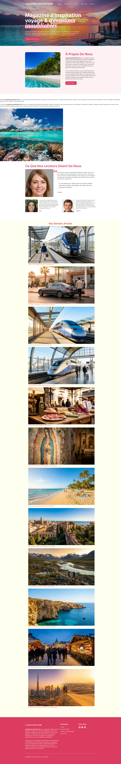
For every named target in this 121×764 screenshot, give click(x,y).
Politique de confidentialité (67, 731)
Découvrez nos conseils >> (33, 39)
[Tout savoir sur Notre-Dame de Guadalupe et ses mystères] (61, 446)
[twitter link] (82, 727)
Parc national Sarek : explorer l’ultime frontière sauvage (41, 586)
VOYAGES (59, 4)
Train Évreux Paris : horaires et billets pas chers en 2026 (41, 385)
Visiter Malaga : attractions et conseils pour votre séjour (41, 546)
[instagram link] (80, 727)
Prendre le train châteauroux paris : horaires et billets (41, 264)
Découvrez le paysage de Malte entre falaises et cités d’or (42, 626)
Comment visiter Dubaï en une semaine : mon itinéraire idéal (42, 707)
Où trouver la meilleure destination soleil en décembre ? (41, 506)
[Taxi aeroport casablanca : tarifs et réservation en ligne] (61, 285)
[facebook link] (85, 727)
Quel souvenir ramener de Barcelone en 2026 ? (39, 425)
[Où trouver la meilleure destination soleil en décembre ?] (61, 486)
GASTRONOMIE (67, 4)
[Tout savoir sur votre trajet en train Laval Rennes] (61, 325)
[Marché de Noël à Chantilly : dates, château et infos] (61, 647)
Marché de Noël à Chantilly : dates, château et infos (40, 667)
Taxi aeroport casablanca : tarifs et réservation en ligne (41, 304)
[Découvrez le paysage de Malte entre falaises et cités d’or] (61, 607)
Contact (62, 727)
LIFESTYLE (92, 4)
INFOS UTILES (84, 4)
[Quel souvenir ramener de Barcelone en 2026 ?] (61, 406)
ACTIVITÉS (75, 4)
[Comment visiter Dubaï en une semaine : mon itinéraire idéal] (61, 688)
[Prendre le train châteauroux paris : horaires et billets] (61, 245)
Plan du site (63, 733)
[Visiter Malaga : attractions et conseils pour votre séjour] (61, 527)
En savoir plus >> (71, 83)
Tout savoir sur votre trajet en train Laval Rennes (39, 345)
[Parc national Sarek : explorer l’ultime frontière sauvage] (61, 567)
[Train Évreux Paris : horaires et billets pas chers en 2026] (61, 365)
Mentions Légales (64, 729)
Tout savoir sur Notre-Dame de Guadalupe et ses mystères (42, 465)
